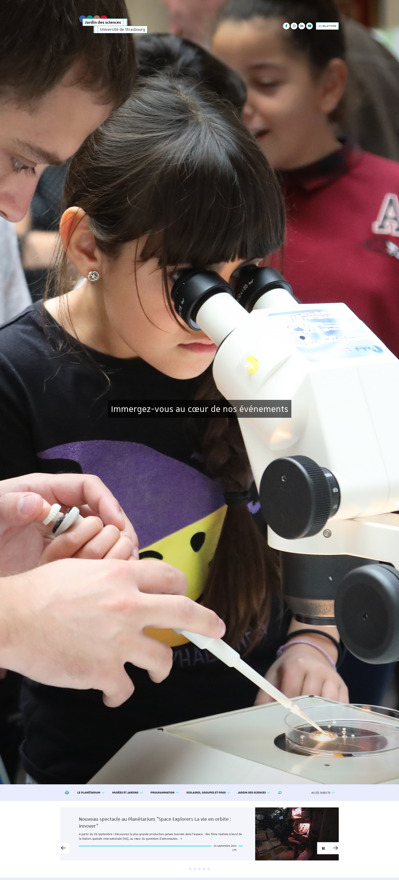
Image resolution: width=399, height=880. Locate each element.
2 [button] (195, 869)
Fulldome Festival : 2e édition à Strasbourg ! (127, 825)
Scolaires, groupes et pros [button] (206, 793)
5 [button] (209, 869)
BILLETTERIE (329, 26)
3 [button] (199, 869)
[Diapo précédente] (63, 848)
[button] (280, 792)
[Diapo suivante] (335, 848)
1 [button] (190, 869)
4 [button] (204, 869)
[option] (199, 392)
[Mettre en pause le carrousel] (323, 848)
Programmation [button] (162, 793)
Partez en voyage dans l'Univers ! (199, 408)
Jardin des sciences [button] (252, 793)
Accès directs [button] (320, 793)
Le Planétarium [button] (88, 793)
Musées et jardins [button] (125, 793)
